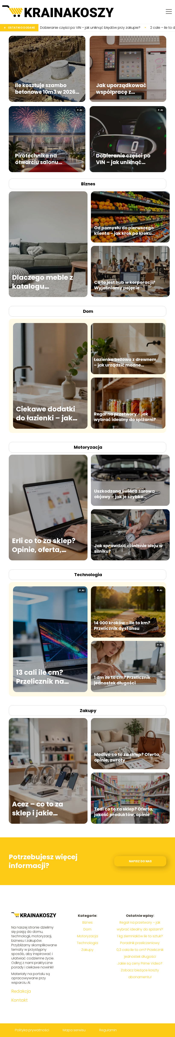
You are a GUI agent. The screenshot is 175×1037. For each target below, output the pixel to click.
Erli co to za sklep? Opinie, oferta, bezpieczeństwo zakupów (44, 545)
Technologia (88, 574)
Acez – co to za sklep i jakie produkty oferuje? (43, 808)
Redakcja (21, 991)
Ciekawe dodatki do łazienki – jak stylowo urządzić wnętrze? (45, 413)
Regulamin (108, 1030)
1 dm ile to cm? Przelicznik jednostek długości (122, 680)
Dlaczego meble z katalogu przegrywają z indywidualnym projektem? (42, 282)
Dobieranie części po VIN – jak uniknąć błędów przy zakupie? (124, 159)
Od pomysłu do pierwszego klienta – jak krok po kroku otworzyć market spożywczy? (127, 230)
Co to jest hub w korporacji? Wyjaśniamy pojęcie (124, 285)
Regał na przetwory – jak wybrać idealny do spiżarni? (125, 416)
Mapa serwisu (74, 1030)
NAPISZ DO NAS (140, 861)
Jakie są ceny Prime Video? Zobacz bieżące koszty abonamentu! (139, 970)
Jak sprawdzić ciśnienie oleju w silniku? (128, 548)
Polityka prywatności (32, 1030)
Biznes (88, 184)
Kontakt (19, 1000)
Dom (88, 311)
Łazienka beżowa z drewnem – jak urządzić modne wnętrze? (125, 362)
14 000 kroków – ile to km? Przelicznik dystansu (122, 625)
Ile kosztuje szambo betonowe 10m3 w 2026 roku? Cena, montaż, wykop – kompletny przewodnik (45, 88)
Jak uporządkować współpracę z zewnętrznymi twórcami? (121, 88)
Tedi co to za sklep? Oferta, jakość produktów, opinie (123, 811)
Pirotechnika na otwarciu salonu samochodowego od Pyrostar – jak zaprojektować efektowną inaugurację (46, 159)
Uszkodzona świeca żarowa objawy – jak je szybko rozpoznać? (124, 493)
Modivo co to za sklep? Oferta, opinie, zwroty (127, 757)
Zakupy (88, 710)
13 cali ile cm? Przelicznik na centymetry (40, 677)
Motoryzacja (88, 447)
